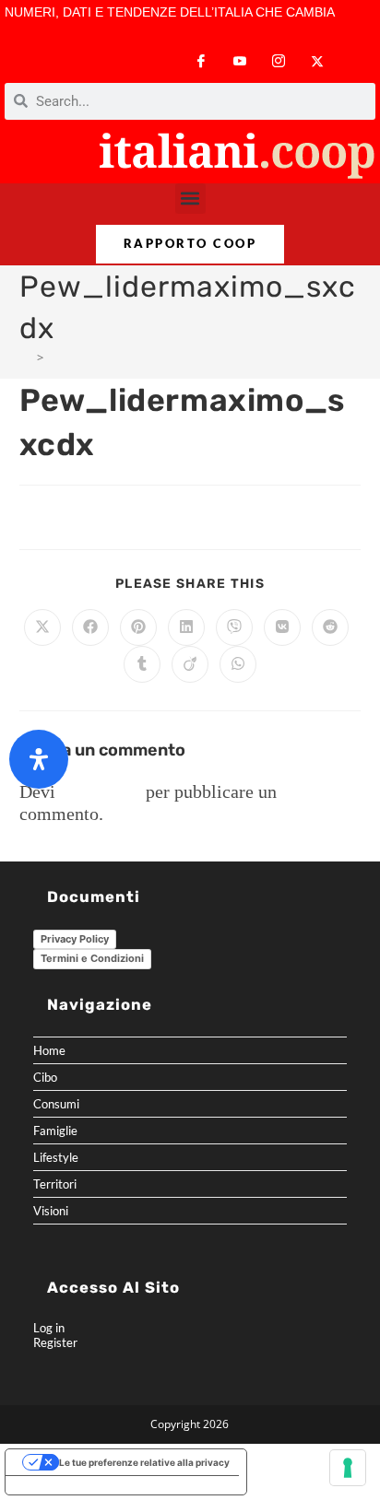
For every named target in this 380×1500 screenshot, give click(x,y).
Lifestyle (55, 1157)
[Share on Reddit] (330, 627)
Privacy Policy (75, 938)
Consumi (56, 1103)
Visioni (50, 1210)
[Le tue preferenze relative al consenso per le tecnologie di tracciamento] (347, 1467)
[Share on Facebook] (90, 627)
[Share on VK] (282, 627)
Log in (49, 1327)
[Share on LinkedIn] (186, 627)
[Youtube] (239, 61)
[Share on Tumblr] (142, 664)
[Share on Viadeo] (190, 664)
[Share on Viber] (234, 627)
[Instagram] (278, 61)
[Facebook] (201, 61)
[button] (190, 198)
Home (49, 1050)
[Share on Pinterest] (138, 627)
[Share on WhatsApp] (238, 664)
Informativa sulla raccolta (73, 1485)
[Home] (25, 357)
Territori (55, 1184)
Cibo (45, 1077)
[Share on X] (42, 627)
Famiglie (55, 1130)
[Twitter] (317, 61)
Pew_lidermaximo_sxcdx (116, 357)
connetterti (100, 791)
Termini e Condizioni (92, 958)
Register (55, 1342)
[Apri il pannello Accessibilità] (38, 759)
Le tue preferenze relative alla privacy (144, 1462)
